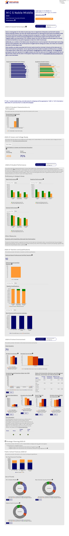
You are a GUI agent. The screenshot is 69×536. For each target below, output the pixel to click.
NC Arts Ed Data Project (23, 427)
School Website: (10, 20)
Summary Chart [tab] (9, 182)
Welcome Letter (39, 15)
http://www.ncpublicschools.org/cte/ (20, 140)
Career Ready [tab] (8, 144)
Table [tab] (16, 182)
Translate (63, 2)
